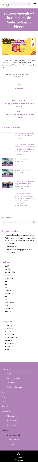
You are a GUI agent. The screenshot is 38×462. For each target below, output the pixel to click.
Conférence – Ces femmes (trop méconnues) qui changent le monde (24, 183)
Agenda (4, 392)
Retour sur (7, 42)
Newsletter (5, 406)
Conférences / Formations (14, 387)
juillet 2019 (8, 281)
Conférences (8, 325)
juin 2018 (7, 296)
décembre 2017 (9, 302)
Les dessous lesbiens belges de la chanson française (25, 134)
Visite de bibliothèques (13, 378)
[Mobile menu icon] (34, 4)
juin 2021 (7, 266)
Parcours (9, 374)
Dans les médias (9, 328)
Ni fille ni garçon (21, 159)
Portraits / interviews (11, 337)
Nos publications (8, 40)
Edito (3, 397)
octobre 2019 (9, 278)
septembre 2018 (9, 293)
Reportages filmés (10, 343)
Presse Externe (9, 340)
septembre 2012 (9, 308)
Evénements (10, 383)
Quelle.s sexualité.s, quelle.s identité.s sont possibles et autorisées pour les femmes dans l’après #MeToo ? (25, 147)
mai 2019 (7, 287)
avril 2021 (8, 269)
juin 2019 (7, 284)
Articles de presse (12, 416)
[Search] (29, 4)
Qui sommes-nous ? (7, 369)
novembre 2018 (9, 290)
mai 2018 (7, 299)
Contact (4, 401)
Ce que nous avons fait (13, 435)
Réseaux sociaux (9, 346)
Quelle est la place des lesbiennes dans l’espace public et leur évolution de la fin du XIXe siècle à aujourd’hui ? (25, 198)
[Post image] (7, 136)
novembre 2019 (9, 275)
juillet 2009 (8, 311)
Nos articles (8, 331)
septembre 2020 (10, 272)
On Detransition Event (23, 170)
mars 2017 (8, 305)
